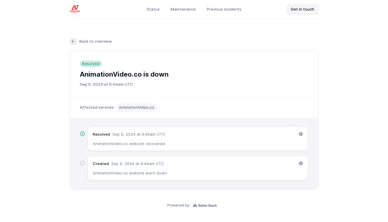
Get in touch (302, 9)
